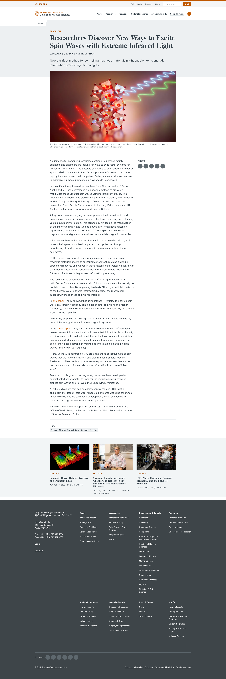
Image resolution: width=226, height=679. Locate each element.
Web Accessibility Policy (164, 667)
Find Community (87, 607)
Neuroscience (145, 575)
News (40, 23)
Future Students (176, 607)
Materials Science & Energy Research (73, 430)
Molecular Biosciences (149, 570)
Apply (139, 4)
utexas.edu (41, 4)
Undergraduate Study (119, 518)
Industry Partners (176, 636)
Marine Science (146, 561)
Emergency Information (134, 667)
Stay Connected (116, 611)
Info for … (173, 602)
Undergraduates (176, 611)
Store (157, 4)
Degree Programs (117, 534)
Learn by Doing (86, 611)
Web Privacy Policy (183, 667)
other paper (63, 328)
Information (144, 551)
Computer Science (147, 527)
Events (142, 611)
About (99, 14)
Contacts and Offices (89, 541)
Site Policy (149, 667)
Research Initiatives (177, 518)
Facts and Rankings (88, 527)
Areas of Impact (176, 527)
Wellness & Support (88, 626)
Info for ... (171, 4)
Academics (111, 14)
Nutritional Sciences (148, 579)
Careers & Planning (88, 616)
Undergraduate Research (180, 532)
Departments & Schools (150, 513)
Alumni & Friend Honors (119, 616)
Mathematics (145, 565)
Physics (54, 430)
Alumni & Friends (159, 14)
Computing (144, 532)
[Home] (35, 23)
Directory (148, 4)
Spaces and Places (88, 536)
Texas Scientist (146, 616)
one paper (58, 301)
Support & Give (116, 621)
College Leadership (88, 532)
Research (123, 14)
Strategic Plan (86, 522)
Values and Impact (88, 518)
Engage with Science (118, 607)
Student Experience (139, 14)
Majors (112, 539)
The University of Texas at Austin (49, 667)
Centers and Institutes (178, 522)
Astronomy (144, 518)
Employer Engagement (119, 626)
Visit (132, 4)
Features (97, 474)
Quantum (93, 430)
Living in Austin (86, 621)
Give (187, 4)
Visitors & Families (177, 624)
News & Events (177, 14)
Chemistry (143, 522)
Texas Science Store (118, 630)
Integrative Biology (147, 556)
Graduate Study (116, 522)
